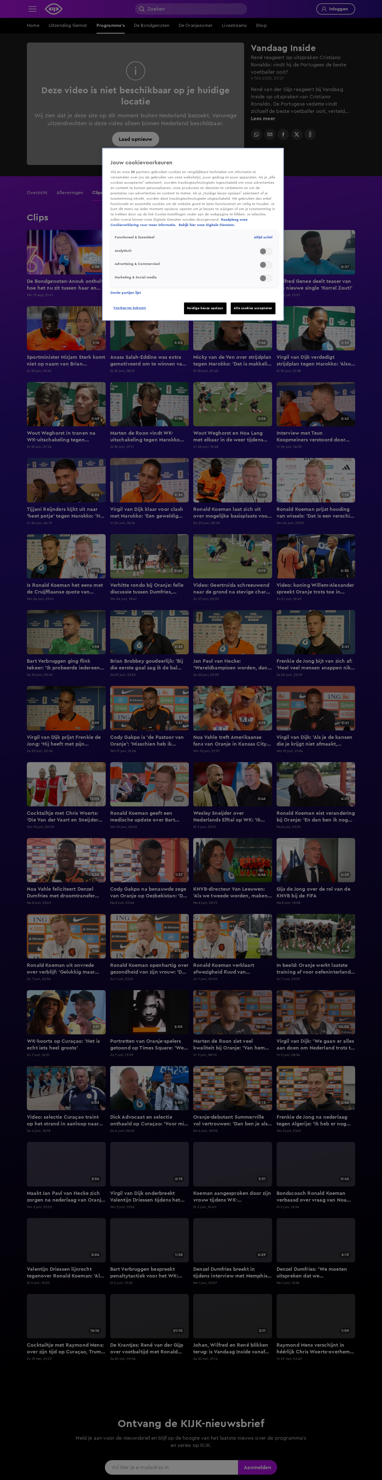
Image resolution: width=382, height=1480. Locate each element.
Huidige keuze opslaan (205, 308)
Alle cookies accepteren (253, 308)
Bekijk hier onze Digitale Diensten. (207, 225)
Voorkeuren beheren (129, 308)
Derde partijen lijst (125, 292)
